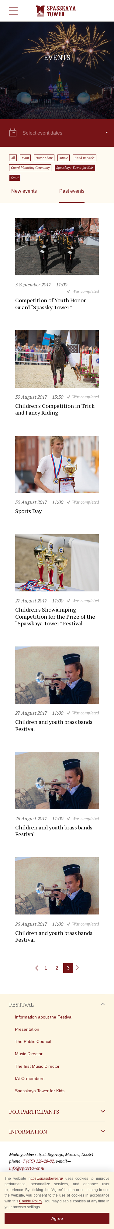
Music (63, 158)
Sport (15, 178)
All (13, 158)
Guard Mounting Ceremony (30, 168)
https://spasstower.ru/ (46, 1178)
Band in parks (84, 158)
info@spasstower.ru (26, 1168)
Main (25, 158)
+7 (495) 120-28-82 (37, 1161)
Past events (72, 191)
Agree (57, 1218)
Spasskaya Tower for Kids (75, 168)
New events (24, 191)
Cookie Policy (30, 1201)
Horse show (44, 158)
